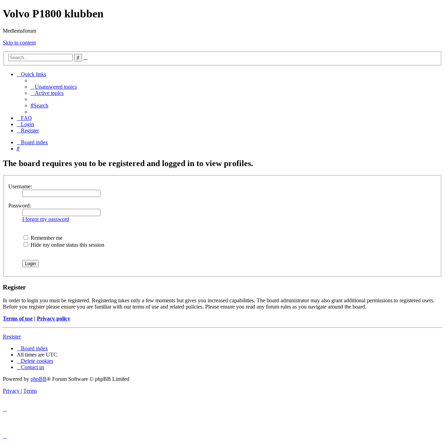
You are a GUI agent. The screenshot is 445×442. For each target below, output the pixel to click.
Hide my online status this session (66, 245)
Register (12, 336)
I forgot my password (45, 219)
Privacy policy (53, 318)
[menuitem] (54, 87)
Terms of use (18, 318)
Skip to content (19, 43)
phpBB (39, 379)
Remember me (46, 238)
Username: (20, 186)
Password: (19, 205)
